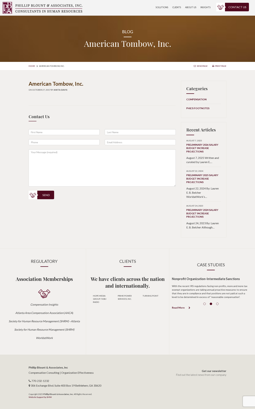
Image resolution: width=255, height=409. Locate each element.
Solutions (162, 7)
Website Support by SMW (40, 397)
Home (32, 66)
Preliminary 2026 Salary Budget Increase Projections (202, 148)
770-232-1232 (40, 380)
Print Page (220, 66)
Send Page (202, 66)
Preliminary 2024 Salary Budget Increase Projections (202, 213)
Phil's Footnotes (197, 108)
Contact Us (237, 7)
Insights (205, 7)
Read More (178, 307)
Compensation (196, 99)
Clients (176, 7)
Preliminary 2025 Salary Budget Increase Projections (202, 178)
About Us (190, 7)
